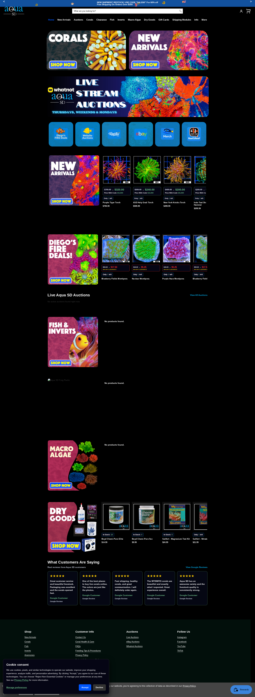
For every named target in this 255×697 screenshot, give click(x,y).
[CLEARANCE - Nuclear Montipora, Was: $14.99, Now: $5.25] (116, 249)
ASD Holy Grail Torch (113, 202)
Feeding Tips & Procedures (88, 650)
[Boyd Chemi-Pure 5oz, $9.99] (116, 517)
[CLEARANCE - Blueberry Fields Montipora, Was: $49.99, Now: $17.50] (177, 249)
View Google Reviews (196, 567)
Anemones (29, 655)
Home (51, 19)
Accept (85, 687)
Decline (99, 687)
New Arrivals (64, 19)
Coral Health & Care (84, 641)
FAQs (78, 646)
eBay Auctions (132, 641)
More (204, 19)
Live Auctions (132, 637)
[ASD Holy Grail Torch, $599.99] (116, 170)
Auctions (78, 19)
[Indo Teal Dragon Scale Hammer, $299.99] (177, 170)
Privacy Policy (81, 655)
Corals (89, 19)
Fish (112, 19)
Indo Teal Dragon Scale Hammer (175, 203)
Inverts (121, 19)
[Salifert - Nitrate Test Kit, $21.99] (177, 517)
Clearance (101, 19)
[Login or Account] (241, 11)
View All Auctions (198, 295)
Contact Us (80, 637)
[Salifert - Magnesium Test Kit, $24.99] (147, 517)
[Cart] (248, 11)
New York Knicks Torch (144, 202)
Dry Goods (149, 19)
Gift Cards (163, 19)
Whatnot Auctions (134, 646)
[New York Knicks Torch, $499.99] (147, 170)
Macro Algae (134, 19)
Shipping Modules (181, 19)
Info (196, 19)
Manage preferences (16, 687)
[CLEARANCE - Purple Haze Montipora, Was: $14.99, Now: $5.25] (147, 249)
